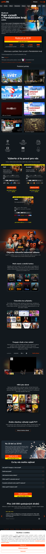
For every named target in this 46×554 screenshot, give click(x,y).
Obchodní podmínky (26, 529)
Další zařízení (35, 353)
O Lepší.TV (6, 529)
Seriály (5, 6)
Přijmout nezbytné (23, 548)
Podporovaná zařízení (37, 529)
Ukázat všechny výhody (23, 430)
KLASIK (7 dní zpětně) (16, 62)
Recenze (18, 529)
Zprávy (33, 6)
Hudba (39, 6)
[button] (1, 516)
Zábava (23, 6)
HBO (44, 6)
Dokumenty (17, 6)
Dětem (11, 6)
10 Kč (23, 32)
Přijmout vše (23, 545)
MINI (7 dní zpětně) (6, 62)
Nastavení (23, 551)
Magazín (7, 57)
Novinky (12, 529)
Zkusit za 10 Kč (13, 456)
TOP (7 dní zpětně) (26, 62)
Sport (28, 6)
